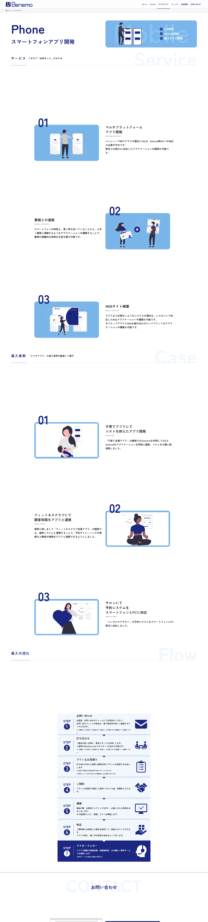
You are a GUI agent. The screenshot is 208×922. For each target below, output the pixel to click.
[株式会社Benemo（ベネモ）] (19, 4)
